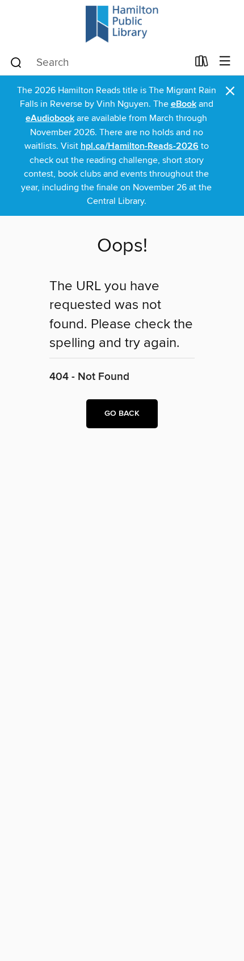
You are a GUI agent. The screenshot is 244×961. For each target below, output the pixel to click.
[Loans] (201, 63)
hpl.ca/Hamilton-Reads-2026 (140, 146)
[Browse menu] (224, 61)
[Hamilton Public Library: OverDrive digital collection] (122, 24)
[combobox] (98, 62)
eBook (183, 104)
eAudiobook (50, 118)
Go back (122, 413)
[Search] (16, 62)
